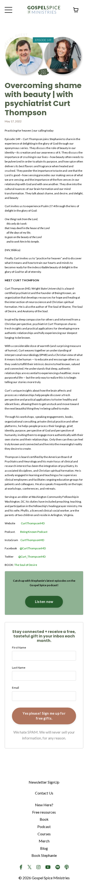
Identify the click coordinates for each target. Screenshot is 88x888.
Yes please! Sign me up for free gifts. (44, 716)
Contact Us (44, 793)
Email (15, 687)
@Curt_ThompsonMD (32, 556)
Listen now (44, 602)
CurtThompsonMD (33, 523)
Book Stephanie (44, 855)
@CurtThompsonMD (33, 548)
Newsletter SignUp (44, 782)
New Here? (44, 805)
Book (44, 819)
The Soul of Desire (25, 565)
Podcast (44, 826)
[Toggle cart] (76, 10)
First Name (19, 647)
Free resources (44, 812)
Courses (44, 834)
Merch (44, 841)
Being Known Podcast (33, 532)
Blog (44, 848)
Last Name (18, 667)
